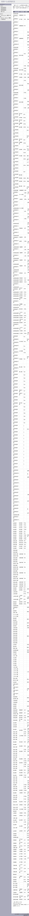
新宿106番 (15, 559)
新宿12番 (15, 542)
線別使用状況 (3, 8)
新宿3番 (14, 527)
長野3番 (14, 881)
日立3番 (14, 659)
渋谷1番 (14, 546)
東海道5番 (15, 720)
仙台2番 (14, 824)
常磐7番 (14, 856)
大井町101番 (15, 596)
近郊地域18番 (16, 278)
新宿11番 (15, 540)
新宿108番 (15, 565)
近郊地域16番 (16, 264)
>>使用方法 (3, 19)
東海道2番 (15, 711)
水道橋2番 (15, 702)
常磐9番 (14, 862)
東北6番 (14, 772)
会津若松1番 (15, 837)
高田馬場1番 (15, 605)
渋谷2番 (14, 548)
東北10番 (15, 799)
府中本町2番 (15, 896)
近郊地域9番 (15, 190)
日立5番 (14, 663)
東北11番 (15, 801)
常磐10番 (15, 865)
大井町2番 (15, 593)
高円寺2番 (15, 623)
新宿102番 (15, 550)
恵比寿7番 (15, 640)
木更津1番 (15, 627)
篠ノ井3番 (15, 887)
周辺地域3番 (15, 68)
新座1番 (14, 610)
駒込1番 (14, 646)
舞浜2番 (14, 620)
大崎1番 (14, 813)
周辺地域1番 (15, 13)
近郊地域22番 (16, 292)
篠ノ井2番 (15, 885)
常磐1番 (14, 839)
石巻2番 (14, 835)
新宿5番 (14, 531)
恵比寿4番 (15, 635)
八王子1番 (15, 667)
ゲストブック (3, 15)
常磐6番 (14, 853)
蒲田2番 (14, 603)
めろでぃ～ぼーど (4, 17)
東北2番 (14, 741)
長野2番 (14, 879)
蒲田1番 (14, 601)
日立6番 (14, 665)
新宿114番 (15, 586)
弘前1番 (14, 644)
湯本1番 (14, 625)
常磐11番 (15, 868)
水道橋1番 (15, 700)
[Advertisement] (21, 910)
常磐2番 (14, 843)
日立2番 (14, 657)
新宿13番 (15, 544)
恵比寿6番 (15, 638)
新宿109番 (15, 570)
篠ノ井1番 (15, 883)
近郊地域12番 (16, 235)
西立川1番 (15, 678)
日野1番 (14, 815)
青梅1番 (14, 652)
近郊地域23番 (16, 294)
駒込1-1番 (15, 648)
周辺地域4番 (15, 92)
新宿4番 (14, 529)
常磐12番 (15, 871)
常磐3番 (14, 845)
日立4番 (14, 661)
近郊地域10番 (16, 208)
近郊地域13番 (16, 247)
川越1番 (14, 892)
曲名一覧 (2, 11)
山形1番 (14, 830)
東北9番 (14, 792)
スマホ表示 (17, 914)
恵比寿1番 (15, 629)
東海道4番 (15, 717)
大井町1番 (15, 591)
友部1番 (14, 704)
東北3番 (14, 744)
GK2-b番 (15, 724)
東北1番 (14, 729)
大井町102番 (15, 599)
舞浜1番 (14, 618)
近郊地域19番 (16, 280)
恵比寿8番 (15, 642)
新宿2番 (14, 524)
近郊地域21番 (16, 287)
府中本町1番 (15, 894)
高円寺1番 (15, 622)
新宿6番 (14, 533)
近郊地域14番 (16, 252)
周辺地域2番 (15, 47)
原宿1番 (14, 587)
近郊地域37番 (16, 330)
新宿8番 (14, 537)
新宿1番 (14, 523)
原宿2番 (14, 589)
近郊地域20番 (16, 281)
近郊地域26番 (16, 304)
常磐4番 (14, 849)
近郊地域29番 (16, 315)
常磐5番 (14, 851)
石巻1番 (14, 833)
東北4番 (14, 758)
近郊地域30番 (16, 317)
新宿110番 (15, 576)
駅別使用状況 (3, 7)
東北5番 (14, 770)
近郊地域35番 (16, 328)
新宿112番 (15, 584)
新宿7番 (14, 535)
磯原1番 (14, 874)
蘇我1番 (14, 811)
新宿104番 (15, 557)
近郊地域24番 (16, 295)
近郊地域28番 (16, 313)
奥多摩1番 (15, 696)
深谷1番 (14, 682)
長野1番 (14, 877)
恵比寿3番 (15, 633)
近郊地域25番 (16, 298)
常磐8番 (14, 858)
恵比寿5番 (15, 637)
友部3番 (14, 708)
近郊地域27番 (16, 307)
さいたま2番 (15, 616)
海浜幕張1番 (15, 650)
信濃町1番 (15, 889)
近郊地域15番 (16, 258)
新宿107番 (15, 561)
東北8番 (14, 784)
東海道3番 (15, 715)
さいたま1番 (15, 614)
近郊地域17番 (16, 269)
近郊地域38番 (16, 333)
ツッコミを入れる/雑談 (24, 914)
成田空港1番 (15, 899)
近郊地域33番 (16, 322)
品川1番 (14, 722)
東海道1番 (15, 710)
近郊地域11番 (16, 223)
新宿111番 (15, 582)
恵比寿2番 (15, 631)
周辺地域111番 (16, 514)
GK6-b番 (15, 726)
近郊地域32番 (16, 320)
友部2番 (14, 706)
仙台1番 (14, 820)
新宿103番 (15, 552)
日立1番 (14, 653)
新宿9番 (14, 538)
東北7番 (14, 775)
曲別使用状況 (3, 10)
